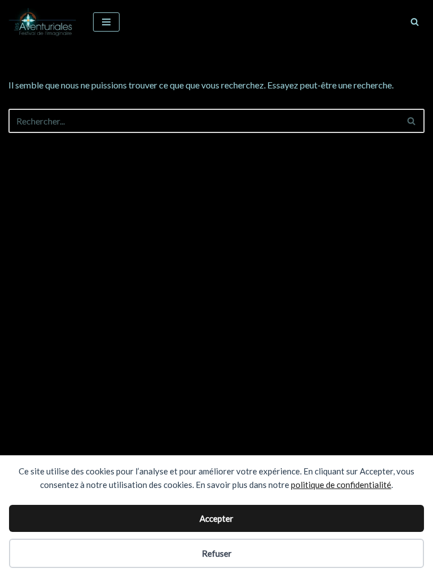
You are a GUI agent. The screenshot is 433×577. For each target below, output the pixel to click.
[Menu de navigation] (106, 22)
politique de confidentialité (341, 485)
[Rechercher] (414, 21)
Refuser (217, 553)
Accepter (216, 518)
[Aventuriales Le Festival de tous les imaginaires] (42, 22)
